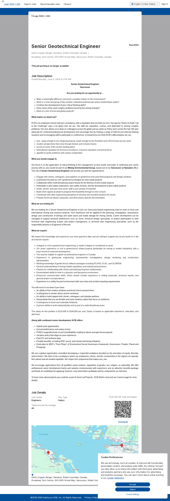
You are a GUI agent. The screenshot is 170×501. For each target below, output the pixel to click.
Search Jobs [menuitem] (30, 4)
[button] (85, 449)
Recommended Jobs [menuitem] (50, 4)
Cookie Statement (115, 478)
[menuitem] (11, 4)
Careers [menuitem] (67, 4)
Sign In (164, 4)
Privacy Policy (91, 497)
